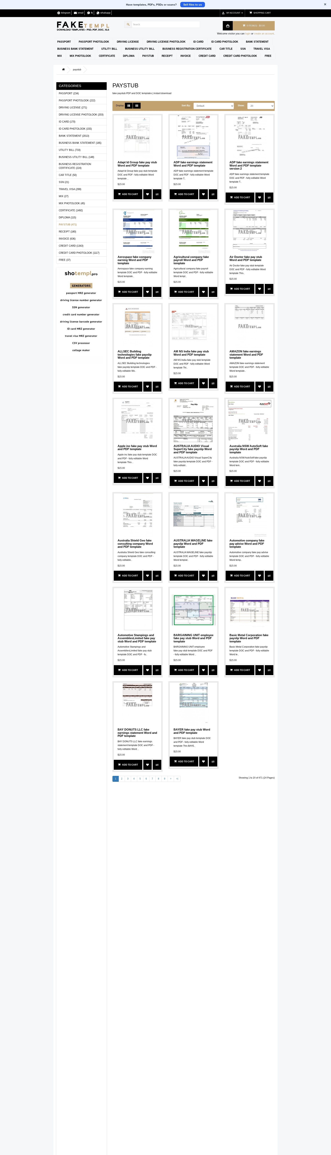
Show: (241, 105)
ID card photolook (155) (75, 128)
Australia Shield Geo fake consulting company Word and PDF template (135, 543)
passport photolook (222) (77, 100)
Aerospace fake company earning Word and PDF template (134, 260)
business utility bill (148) (76, 157)
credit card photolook (240, 55)
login (247, 33)
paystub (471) (68, 224)
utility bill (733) (69, 150)
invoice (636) (67, 238)
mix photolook (80, 55)
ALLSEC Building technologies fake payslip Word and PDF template (135, 354)
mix (59, 55)
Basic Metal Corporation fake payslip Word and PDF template (248, 638)
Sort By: (186, 105)
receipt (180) (67, 231)
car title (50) (68, 175)
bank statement (257, 41)
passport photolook (94, 41)
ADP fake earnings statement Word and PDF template (193, 164)
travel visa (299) (70, 189)
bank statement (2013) (74, 135)
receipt (167, 55)
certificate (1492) (71, 210)
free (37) (64, 259)
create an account (264, 33)
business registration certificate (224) (75, 166)
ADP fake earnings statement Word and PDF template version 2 (248, 165)
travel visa (261, 48)
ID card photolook (224, 41)
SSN (243, 48)
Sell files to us (192, 4)
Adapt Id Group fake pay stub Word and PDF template (137, 164)
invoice (185, 55)
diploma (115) (67, 217)
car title (226, 48)
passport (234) (69, 93)
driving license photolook (166, 41)
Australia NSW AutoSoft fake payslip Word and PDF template (248, 449)
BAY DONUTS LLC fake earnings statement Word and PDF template (137, 732)
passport (64, 41)
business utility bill (140, 48)
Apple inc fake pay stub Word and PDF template (137, 447)
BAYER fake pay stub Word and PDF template (192, 731)
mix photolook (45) (72, 203)
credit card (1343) (71, 245)
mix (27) (63, 196)
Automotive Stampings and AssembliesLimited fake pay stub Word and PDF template (137, 638)
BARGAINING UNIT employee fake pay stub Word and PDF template (193, 638)
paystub (148, 55)
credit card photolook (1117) (79, 252)
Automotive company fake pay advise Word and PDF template (246, 543)
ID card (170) (67, 121)
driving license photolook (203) (81, 114)
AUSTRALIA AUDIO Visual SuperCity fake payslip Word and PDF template (193, 449)
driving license (128, 41)
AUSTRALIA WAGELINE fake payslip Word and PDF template (193, 543)
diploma (128, 55)
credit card (207, 55)
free (268, 55)
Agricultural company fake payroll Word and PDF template (191, 260)
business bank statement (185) (80, 142)
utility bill (109, 48)
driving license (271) (73, 107)
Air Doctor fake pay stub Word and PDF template (245, 258)
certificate (107, 55)
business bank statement (75, 48)
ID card (198, 41)
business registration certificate (187, 48)
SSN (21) (64, 182)
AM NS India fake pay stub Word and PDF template (191, 353)
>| (177, 778)
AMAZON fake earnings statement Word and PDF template (246, 354)
